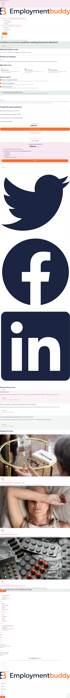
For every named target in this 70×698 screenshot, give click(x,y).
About (3, 2)
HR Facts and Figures (6, 595)
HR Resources (5, 40)
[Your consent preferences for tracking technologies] (68, 696)
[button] (35, 202)
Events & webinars (5, 605)
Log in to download (35, 140)
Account (3, 618)
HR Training (4, 597)
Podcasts (3, 606)
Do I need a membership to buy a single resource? (10, 114)
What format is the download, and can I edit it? (9, 110)
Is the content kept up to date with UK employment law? (11, 117)
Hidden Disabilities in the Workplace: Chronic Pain (12, 586)
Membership (4, 616)
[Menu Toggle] (1, 16)
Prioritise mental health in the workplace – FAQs (12, 483)
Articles (3, 603)
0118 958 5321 (4, 627)
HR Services (3, 683)
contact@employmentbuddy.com (8, 625)
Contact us (3, 694)
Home (1, 40)
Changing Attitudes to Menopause (8, 534)
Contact (3, 3)
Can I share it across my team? (6, 121)
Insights (2, 686)
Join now (35, 160)
